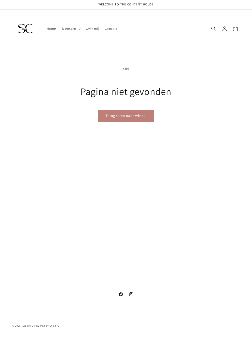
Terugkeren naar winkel (126, 115)
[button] (71, 28)
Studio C (28, 325)
